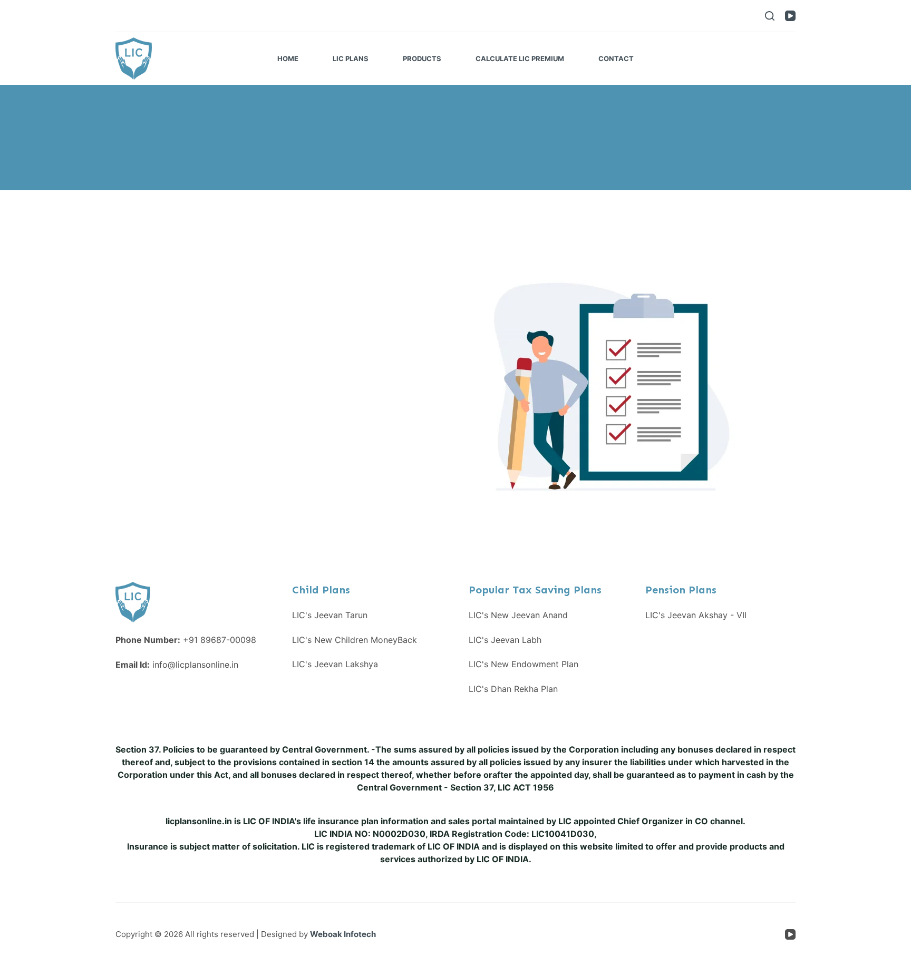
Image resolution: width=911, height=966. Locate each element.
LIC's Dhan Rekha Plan (513, 689)
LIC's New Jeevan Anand (518, 615)
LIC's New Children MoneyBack (354, 640)
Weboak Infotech (343, 934)
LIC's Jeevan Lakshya (335, 664)
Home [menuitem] (287, 58)
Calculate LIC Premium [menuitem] (520, 58)
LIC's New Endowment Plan (523, 664)
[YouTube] (790, 16)
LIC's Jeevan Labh (505, 640)
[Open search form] (769, 16)
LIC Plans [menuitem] (351, 58)
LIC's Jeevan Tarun (329, 615)
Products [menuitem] (422, 58)
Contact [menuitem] (616, 58)
